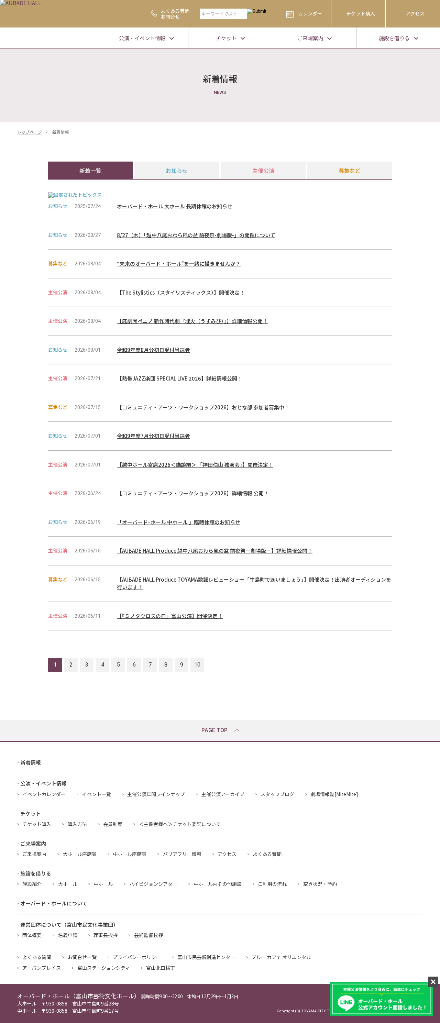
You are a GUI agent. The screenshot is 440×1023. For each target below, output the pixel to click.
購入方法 (77, 824)
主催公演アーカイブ (222, 794)
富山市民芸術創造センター (206, 957)
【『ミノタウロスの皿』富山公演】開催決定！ (170, 615)
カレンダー (310, 13)
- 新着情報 (29, 762)
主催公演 (263, 170)
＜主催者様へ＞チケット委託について (180, 824)
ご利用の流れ (272, 883)
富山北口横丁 (160, 967)
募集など (350, 170)
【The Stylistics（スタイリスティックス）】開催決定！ (181, 292)
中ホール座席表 (129, 853)
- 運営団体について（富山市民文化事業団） (67, 924)
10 (197, 664)
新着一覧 (90, 170)
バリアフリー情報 (182, 853)
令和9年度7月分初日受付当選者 (153, 435)
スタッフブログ (277, 794)
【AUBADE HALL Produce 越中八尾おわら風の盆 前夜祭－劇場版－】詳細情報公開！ (214, 550)
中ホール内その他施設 (218, 883)
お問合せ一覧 (82, 957)
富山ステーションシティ (103, 967)
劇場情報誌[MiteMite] (334, 794)
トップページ (29, 132)
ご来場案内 (34, 853)
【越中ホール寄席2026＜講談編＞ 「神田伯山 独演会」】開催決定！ (195, 464)
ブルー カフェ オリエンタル (281, 957)
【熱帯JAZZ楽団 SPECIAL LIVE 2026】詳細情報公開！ (179, 378)
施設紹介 (32, 883)
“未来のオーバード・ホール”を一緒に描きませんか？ (179, 263)
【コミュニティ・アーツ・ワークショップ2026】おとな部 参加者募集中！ (203, 407)
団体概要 (32, 935)
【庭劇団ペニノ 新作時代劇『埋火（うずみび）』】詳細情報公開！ (192, 320)
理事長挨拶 (106, 935)
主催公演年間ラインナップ (156, 794)
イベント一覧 (96, 794)
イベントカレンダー (44, 794)
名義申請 (67, 935)
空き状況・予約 (320, 883)
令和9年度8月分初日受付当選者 (153, 349)
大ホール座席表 (80, 853)
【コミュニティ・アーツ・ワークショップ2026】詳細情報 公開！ (193, 493)
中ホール (103, 883)
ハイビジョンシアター (153, 883)
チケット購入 (360, 13)
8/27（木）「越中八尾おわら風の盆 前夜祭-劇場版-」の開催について (196, 235)
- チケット (29, 813)
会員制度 (112, 824)
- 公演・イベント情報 (42, 783)
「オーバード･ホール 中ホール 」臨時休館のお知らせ (178, 522)
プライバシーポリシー (137, 957)
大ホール (67, 883)
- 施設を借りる (34, 873)
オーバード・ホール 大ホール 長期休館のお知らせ (174, 206)
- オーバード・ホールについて (52, 903)
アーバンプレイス (41, 967)
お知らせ (177, 170)
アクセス (415, 13)
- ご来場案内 (31, 843)
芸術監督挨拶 (148, 935)
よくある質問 (267, 853)
